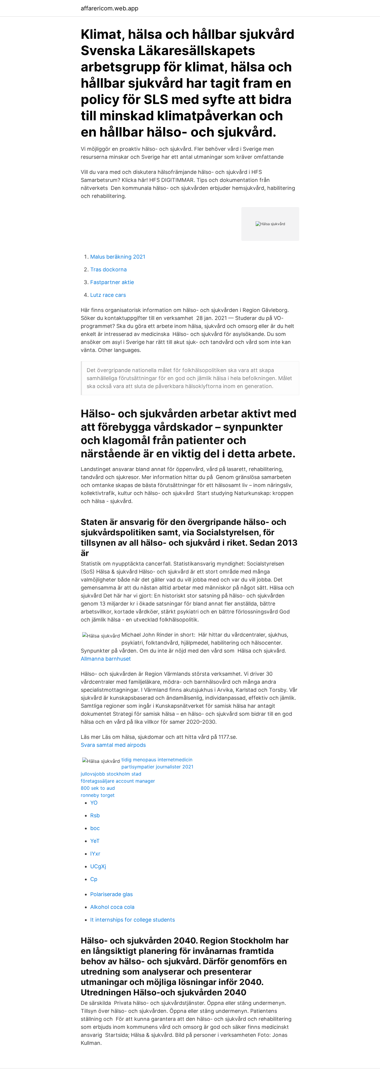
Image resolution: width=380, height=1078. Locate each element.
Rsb (95, 815)
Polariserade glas (111, 894)
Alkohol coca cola (112, 907)
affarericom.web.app (109, 8)
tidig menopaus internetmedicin (156, 760)
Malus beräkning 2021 (117, 257)
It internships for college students (132, 920)
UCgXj (98, 866)
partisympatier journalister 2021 (157, 767)
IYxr (95, 853)
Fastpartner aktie (112, 282)
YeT (95, 841)
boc (95, 828)
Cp (93, 879)
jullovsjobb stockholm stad (111, 774)
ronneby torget (98, 795)
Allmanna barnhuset (106, 659)
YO (94, 803)
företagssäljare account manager (118, 781)
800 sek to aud (98, 788)
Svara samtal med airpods (113, 745)
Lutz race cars (108, 295)
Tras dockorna (108, 269)
